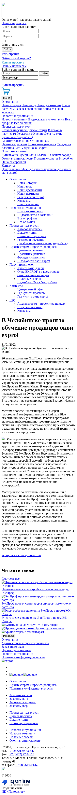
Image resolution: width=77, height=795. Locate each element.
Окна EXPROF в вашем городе (50, 155)
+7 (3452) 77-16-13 (21, 754)
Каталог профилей (14, 130)
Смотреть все (11, 578)
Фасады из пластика (31, 257)
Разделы (8, 635)
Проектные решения (42, 144)
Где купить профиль (42, 169)
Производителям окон (16, 126)
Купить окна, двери (15, 155)
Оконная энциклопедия (17, 158)
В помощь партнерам (31, 236)
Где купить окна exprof (32, 296)
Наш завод (29, 105)
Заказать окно (18, 698)
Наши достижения (49, 105)
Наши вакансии (28, 204)
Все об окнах (23, 123)
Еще (12, 300)
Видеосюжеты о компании (46, 119)
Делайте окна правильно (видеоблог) (32, 135)
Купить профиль (20, 716)
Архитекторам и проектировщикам (25, 140)
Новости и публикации (17, 116)
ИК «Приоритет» (13, 791)
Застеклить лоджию (22, 702)
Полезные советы (46, 158)
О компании (10, 101)
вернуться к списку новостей (21, 555)
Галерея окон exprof (28, 108)
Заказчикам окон (13, 646)
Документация (37, 130)
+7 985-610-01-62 (26, 765)
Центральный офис (15, 169)
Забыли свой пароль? (16, 58)
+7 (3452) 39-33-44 (20, 750)
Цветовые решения (14, 144)
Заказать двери (19, 705)
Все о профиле (27, 218)
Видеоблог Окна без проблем (37, 282)
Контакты (49, 108)
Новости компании (14, 119)
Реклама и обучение (30, 133)
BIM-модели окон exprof (31, 147)
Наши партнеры (28, 193)
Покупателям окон (14, 151)
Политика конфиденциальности (23, 657)
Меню (6, 97)
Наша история (11, 105)
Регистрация (10, 54)
